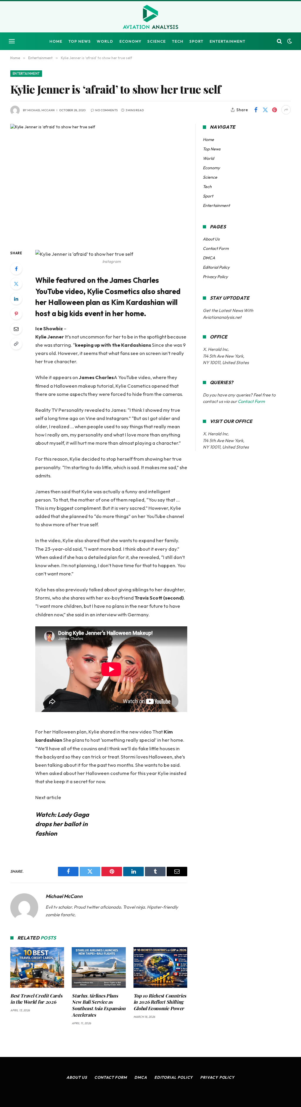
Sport (196, 41)
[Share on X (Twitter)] (265, 109)
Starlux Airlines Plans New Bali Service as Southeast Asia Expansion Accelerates (98, 1005)
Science (156, 41)
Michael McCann (41, 110)
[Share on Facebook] (255, 109)
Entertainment (227, 41)
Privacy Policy (215, 276)
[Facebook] (16, 269)
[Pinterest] (16, 314)
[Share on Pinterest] (274, 109)
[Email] (16, 329)
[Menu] (12, 41)
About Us (211, 239)
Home (55, 41)
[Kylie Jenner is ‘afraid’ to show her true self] (98, 182)
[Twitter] (16, 284)
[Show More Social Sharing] (286, 109)
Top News (79, 41)
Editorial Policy (216, 267)
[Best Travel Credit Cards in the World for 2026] (37, 967)
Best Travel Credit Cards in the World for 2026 (36, 999)
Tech (177, 41)
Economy (130, 41)
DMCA (209, 257)
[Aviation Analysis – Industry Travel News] (150, 17)
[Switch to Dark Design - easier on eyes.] (289, 41)
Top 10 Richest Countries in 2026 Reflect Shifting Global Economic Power (159, 1002)
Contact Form (216, 248)
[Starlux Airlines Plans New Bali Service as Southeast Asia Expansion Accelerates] (99, 967)
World (105, 41)
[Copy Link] (16, 344)
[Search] (279, 41)
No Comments (106, 110)
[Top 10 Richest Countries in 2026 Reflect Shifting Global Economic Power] (160, 967)
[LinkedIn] (16, 299)
